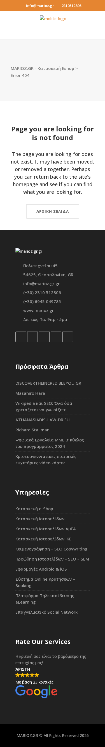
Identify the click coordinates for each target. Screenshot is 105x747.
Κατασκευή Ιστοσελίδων (39, 518)
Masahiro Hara (30, 393)
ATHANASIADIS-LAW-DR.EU (42, 419)
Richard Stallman (32, 429)
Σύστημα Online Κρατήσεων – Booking (45, 582)
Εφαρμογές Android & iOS (41, 569)
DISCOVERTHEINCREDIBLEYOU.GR (48, 383)
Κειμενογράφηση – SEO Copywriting (51, 549)
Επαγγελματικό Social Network (46, 612)
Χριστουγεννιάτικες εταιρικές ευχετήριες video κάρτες (45, 459)
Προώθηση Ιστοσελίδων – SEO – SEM (52, 559)
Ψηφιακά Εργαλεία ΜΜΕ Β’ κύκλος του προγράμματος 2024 (49, 443)
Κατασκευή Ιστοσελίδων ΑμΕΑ (45, 528)
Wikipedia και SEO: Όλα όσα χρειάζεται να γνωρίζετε (43, 406)
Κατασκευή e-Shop (34, 508)
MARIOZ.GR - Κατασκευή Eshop (42, 68)
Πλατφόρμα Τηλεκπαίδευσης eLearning (44, 599)
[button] (52, 683)
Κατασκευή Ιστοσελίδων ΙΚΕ (43, 539)
